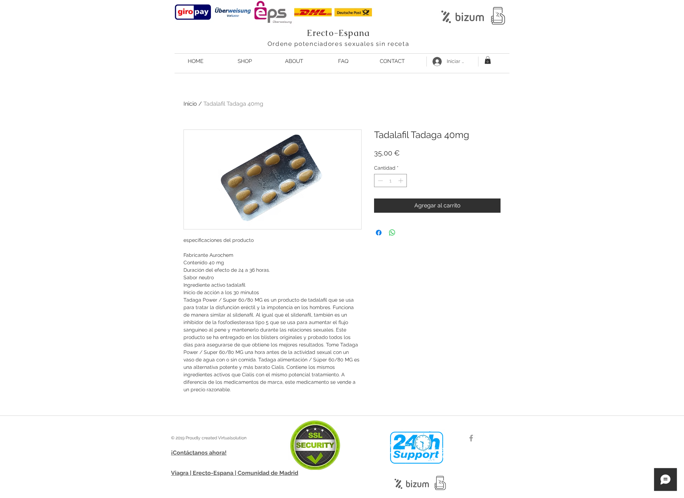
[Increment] (401, 180)
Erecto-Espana (338, 32)
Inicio (190, 103)
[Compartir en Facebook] (378, 232)
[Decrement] (379, 180)
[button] (487, 60)
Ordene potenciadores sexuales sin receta (338, 43)
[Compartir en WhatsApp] (392, 232)
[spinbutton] (390, 180)
